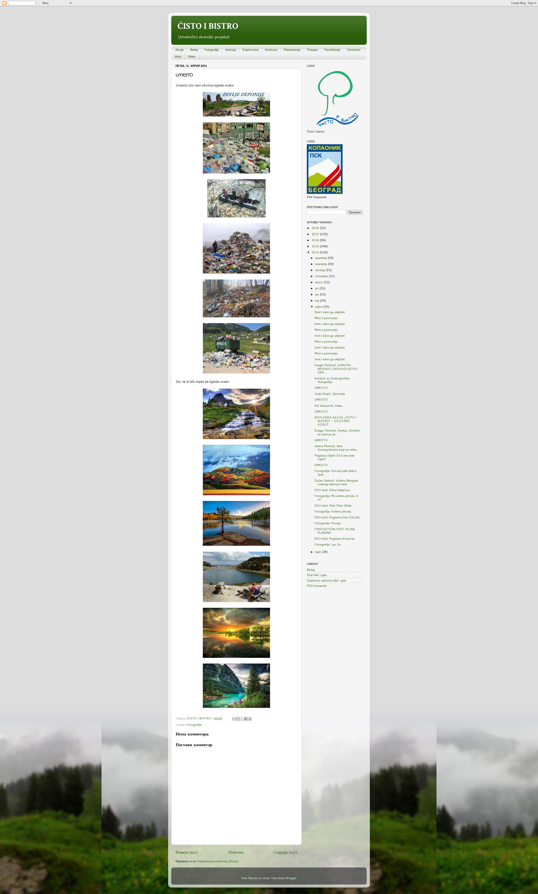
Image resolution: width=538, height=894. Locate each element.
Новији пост (186, 852)
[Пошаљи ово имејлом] (234, 719)
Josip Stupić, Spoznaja (329, 393)
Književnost (250, 50)
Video (191, 56)
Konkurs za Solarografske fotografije (332, 380)
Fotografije (211, 50)
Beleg (194, 50)
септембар (322, 276)
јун (317, 294)
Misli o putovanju (326, 318)
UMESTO (321, 387)
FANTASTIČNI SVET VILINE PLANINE (334, 531)
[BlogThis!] (238, 719)
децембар (321, 258)
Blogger (291, 878)
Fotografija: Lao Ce (327, 544)
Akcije (179, 50)
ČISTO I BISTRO (208, 26)
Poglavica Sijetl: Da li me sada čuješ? (334, 457)
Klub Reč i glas (317, 575)
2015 (315, 246)
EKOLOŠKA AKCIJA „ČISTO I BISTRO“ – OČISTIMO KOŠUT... (335, 421)
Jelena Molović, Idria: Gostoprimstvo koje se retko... (336, 448)
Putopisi (312, 50)
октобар (320, 270)
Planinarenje (292, 50)
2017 (315, 234)
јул (317, 288)
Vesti (177, 56)
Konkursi (271, 50)
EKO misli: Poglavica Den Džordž (337, 517)
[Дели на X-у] (242, 719)
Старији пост (285, 852)
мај (317, 300)
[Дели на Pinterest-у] (250, 719)
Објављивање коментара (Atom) (218, 861)
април (319, 306)
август (319, 282)
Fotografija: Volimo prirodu (332, 511)
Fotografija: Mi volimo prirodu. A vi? (336, 498)
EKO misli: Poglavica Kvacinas (334, 538)
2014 (315, 252)
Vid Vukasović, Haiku (328, 405)
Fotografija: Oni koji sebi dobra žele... (335, 473)
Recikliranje (332, 50)
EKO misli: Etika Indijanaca (332, 490)
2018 (315, 228)
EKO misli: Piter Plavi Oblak (333, 505)
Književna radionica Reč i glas (326, 580)
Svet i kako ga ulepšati (329, 312)
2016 (315, 240)
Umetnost (353, 50)
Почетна (235, 852)
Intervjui (230, 50)
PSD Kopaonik (317, 585)
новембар (321, 264)
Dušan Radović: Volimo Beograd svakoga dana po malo (336, 482)
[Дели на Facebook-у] (246, 719)
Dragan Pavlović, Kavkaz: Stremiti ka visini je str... (337, 432)
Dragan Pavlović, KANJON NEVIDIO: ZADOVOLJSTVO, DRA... (336, 369)
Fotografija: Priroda (327, 523)
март (318, 552)
